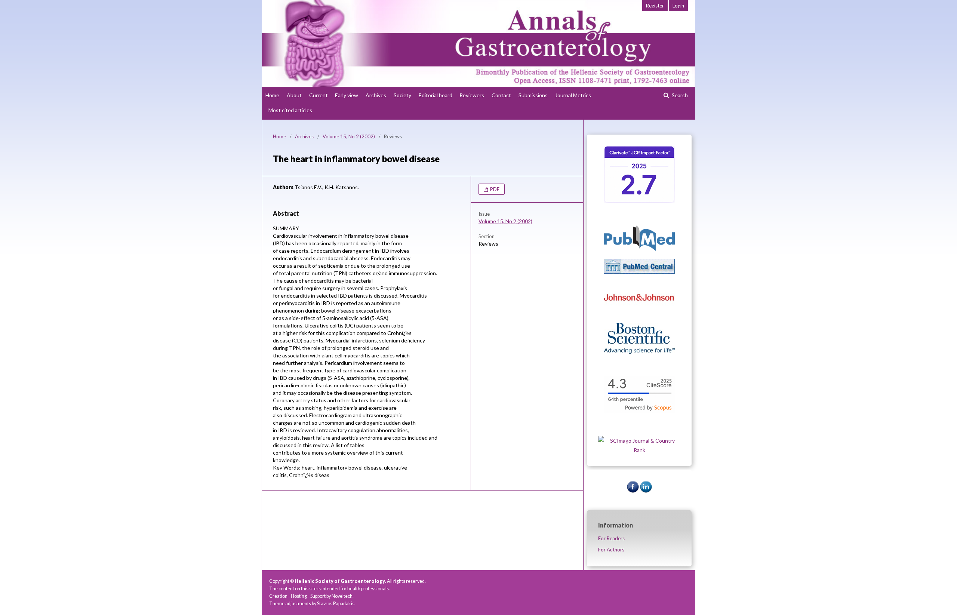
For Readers (611, 538)
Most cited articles (290, 110)
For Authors (611, 550)
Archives (376, 95)
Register (655, 6)
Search (679, 95)
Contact (501, 95)
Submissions (533, 95)
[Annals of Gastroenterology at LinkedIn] (646, 491)
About (294, 95)
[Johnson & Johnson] (639, 313)
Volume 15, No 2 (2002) (349, 136)
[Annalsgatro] (639, 201)
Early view (346, 95)
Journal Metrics (573, 95)
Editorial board (435, 95)
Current (318, 95)
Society (402, 95)
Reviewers (471, 95)
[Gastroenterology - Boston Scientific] (639, 351)
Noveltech (342, 596)
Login (678, 6)
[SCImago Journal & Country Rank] (639, 450)
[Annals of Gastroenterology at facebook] (633, 491)
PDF (494, 189)
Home (272, 95)
